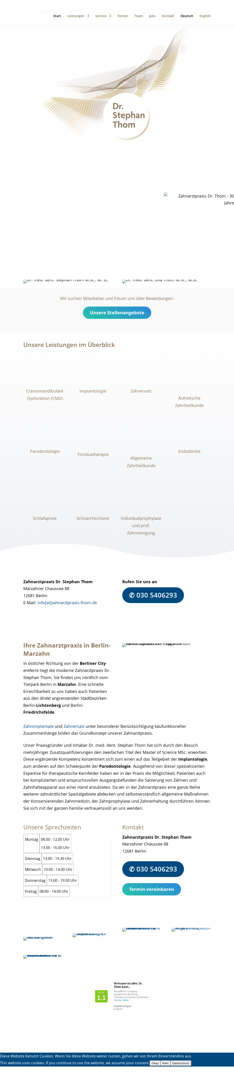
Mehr (126, 1000)
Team (138, 16)
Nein (165, 1063)
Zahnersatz (74, 726)
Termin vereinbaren (53, 264)
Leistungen (76, 16)
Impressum (34, 1042)
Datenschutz (180, 1063)
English (205, 16)
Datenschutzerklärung (44, 1035)
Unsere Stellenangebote (117, 313)
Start (57, 16)
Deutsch (187, 16)
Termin (122, 16)
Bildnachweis (36, 1049)
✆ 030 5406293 (153, 595)
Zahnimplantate (38, 726)
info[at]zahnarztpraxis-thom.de (67, 602)
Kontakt (168, 16)
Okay (155, 1063)
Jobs (152, 16)
